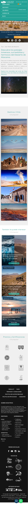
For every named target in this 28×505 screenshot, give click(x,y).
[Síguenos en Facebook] (8, 40)
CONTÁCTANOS (22, 9)
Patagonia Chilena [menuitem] (6, 422)
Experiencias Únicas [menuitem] (20, 428)
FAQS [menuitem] (18, 389)
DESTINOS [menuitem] (5, 7)
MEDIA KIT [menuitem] (11, 389)
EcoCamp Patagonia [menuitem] (6, 421)
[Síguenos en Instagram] (12, 40)
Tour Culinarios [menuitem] (19, 433)
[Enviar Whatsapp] (21, 501)
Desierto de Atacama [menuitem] (7, 424)
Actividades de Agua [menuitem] (20, 431)
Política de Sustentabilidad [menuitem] (14, 394)
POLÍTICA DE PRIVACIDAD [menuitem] (10, 396)
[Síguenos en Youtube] (16, 40)
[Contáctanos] (16, 501)
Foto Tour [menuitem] (18, 426)
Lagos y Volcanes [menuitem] (6, 428)
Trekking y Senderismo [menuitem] (18, 420)
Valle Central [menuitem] (5, 425)
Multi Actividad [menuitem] (19, 424)
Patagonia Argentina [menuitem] (7, 436)
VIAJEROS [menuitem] (5, 10)
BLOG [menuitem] (4, 16)
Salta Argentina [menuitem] (5, 434)
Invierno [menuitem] (17, 437)
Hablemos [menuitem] (22, 396)
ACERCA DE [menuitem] (5, 13)
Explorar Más (14, 263)
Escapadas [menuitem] (18, 435)
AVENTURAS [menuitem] (6, 4)
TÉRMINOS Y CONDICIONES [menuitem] (14, 391)
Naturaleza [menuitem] (18, 422)
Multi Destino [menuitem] (5, 429)
